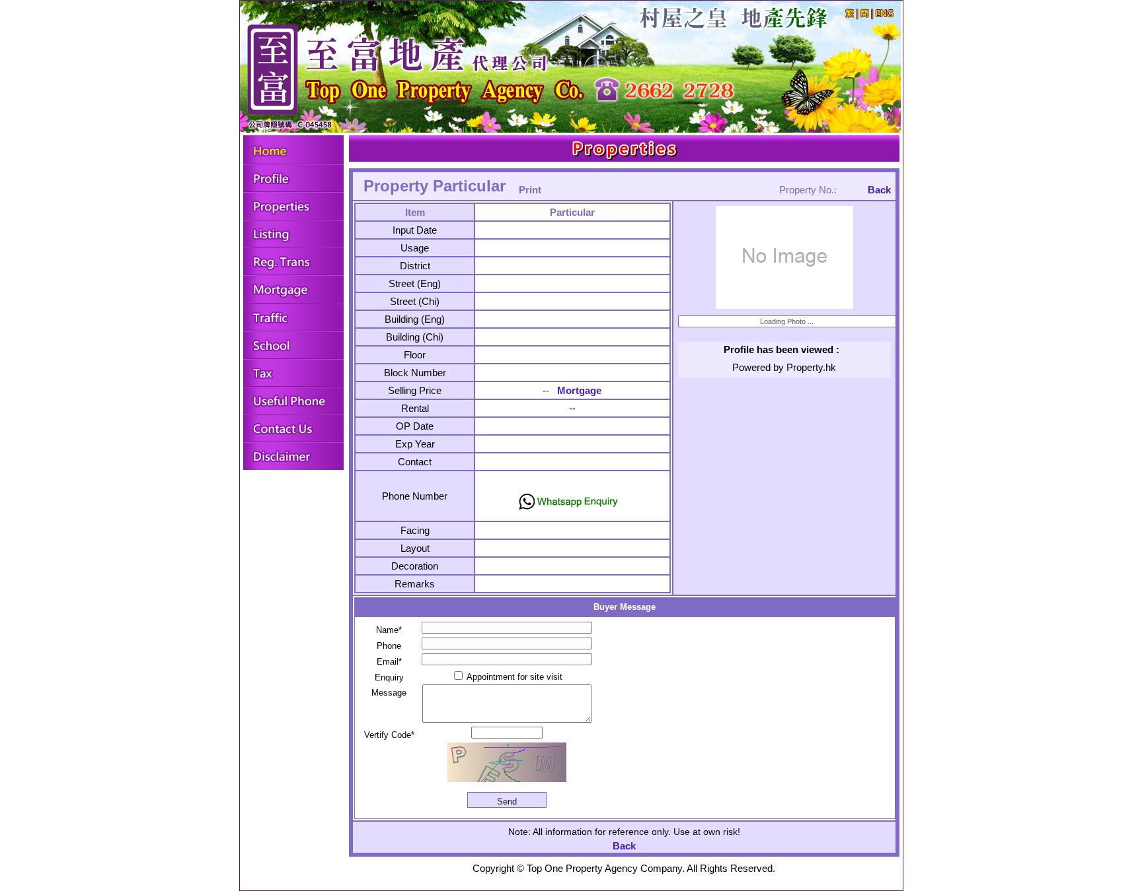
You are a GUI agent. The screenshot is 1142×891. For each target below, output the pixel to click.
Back (879, 189)
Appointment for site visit (513, 677)
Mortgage (579, 390)
